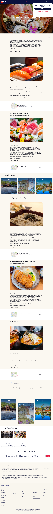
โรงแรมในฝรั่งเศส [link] (3, 500)
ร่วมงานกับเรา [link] (45, 492)
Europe (29, 477)
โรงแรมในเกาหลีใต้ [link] (3, 495)
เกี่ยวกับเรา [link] (44, 490)
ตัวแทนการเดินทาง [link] (24, 496)
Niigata (8, 6)
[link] (43, 15)
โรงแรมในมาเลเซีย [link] (3, 505)
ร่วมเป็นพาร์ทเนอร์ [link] (24, 491)
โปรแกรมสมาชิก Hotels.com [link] (47, 495)
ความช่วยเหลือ (38, 1)
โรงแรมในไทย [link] (3, 490)
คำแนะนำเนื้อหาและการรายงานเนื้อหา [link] (37, 496)
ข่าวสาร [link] (23, 493)
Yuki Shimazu (16, 227)
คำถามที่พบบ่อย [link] (14, 493)
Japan (5, 6)
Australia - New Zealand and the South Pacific (13, 477)
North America (7, 478)
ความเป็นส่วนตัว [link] (35, 492)
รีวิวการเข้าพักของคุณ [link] (15, 496)
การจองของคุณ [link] (14, 491)
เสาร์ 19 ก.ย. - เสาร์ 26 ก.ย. (24, 456)
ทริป (43, 1)
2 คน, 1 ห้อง (36, 456)
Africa (3, 477)
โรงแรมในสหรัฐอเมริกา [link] (4, 492)
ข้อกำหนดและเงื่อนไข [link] (36, 490)
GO (2, 6)
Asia (3, 474)
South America (14, 478)
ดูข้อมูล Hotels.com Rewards (42, 11)
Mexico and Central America (37, 477)
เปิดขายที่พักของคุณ (32, 1)
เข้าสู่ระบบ (50, 1)
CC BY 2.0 (19, 227)
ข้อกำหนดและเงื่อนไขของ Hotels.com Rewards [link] (36, 498)
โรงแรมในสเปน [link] (3, 502)
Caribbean (25, 477)
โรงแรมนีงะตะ (12, 48)
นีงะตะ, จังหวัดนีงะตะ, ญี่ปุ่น (10, 456)
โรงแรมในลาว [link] (3, 497)
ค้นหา (48, 456)
